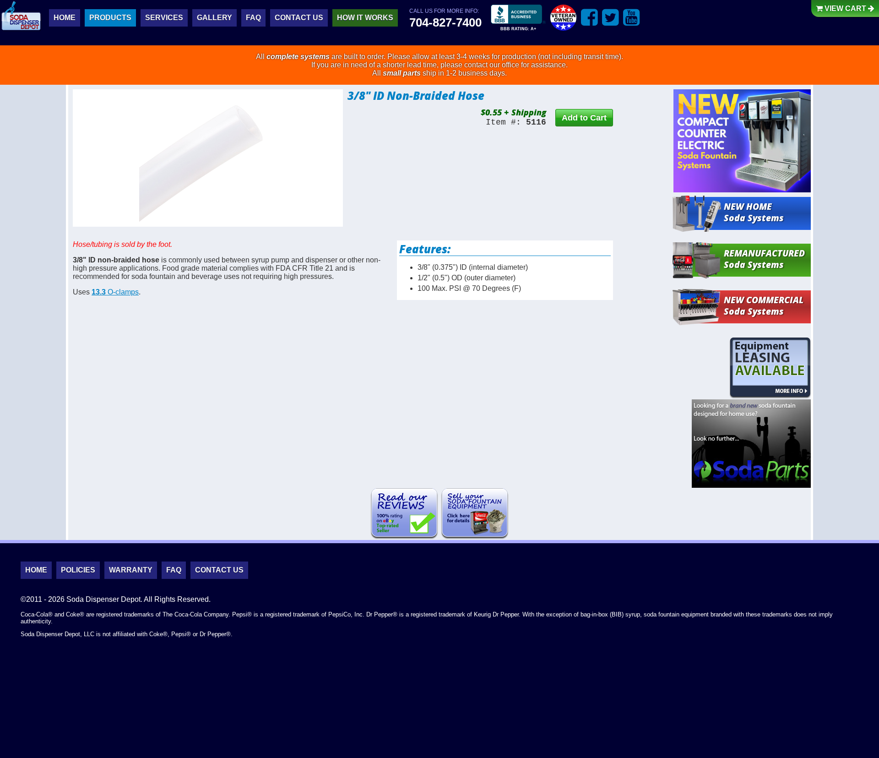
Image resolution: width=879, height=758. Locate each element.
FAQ (253, 18)
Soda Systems (754, 212)
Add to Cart (584, 117)
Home (65, 18)
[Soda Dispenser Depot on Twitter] (610, 17)
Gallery (214, 18)
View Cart (845, 8)
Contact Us (299, 18)
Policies (78, 570)
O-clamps (115, 292)
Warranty (130, 570)
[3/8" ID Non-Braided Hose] (208, 158)
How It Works (365, 18)
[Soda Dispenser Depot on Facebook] (589, 17)
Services (164, 18)
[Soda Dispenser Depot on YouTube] (631, 17)
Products (110, 18)
